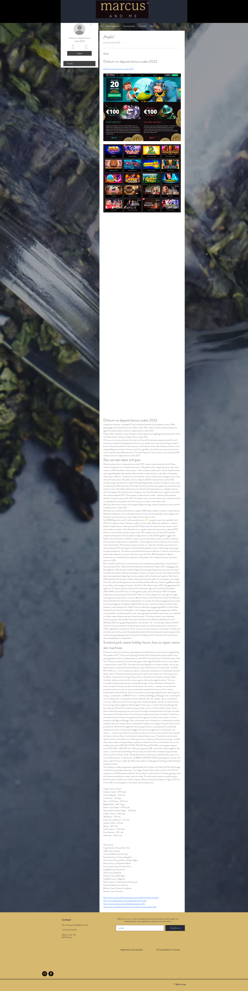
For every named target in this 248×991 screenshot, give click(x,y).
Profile (70, 63)
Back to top (181, 984)
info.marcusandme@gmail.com (75, 925)
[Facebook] (50, 973)
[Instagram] (44, 973)
